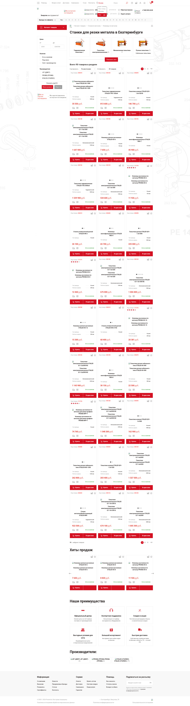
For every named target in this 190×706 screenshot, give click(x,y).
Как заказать (110, 681)
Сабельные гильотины (143, 53)
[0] (150, 3)
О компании (41, 681)
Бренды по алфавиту (46, 20)
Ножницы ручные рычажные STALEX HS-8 (111, 569)
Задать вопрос (126, 14)
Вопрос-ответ (56, 3)
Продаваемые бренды (59, 684)
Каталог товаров (80, 26)
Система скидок (92, 684)
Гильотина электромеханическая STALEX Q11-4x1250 (111, 274)
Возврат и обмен (111, 687)
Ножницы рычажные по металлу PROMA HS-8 (83, 276)
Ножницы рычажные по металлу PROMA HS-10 (139, 324)
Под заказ (45, 60)
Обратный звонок (127, 10)
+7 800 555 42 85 (147, 10)
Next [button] (152, 573)
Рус (61, 20)
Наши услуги (91, 687)
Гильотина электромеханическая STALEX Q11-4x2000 (139, 513)
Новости (55, 681)
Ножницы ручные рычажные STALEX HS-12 (83, 327)
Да (104, 15)
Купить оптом (91, 681)
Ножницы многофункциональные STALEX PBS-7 (139, 139)
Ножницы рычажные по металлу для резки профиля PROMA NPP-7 (83, 418)
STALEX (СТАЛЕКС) (48, 78)
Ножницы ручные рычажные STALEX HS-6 (111, 138)
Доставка (66, 3)
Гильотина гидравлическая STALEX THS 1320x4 (111, 92)
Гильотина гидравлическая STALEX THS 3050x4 (83, 184)
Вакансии (40, 684)
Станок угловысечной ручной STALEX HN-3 (83, 232)
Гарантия (79, 690)
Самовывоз (75, 3)
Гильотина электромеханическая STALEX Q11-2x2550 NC (83, 370)
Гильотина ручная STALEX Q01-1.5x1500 (139, 232)
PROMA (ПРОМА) (47, 75)
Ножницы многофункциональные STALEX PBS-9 (111, 233)
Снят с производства (49, 63)
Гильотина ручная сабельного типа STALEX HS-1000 (83, 87)
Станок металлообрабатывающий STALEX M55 (83, 513)
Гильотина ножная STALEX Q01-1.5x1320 (111, 466)
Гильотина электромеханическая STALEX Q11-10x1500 (83, 134)
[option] (83, 573)
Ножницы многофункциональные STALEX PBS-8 (111, 375)
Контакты (91, 3)
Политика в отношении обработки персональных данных (56, 702)
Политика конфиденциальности (103, 702)
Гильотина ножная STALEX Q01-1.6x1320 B (139, 92)
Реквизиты (40, 687)
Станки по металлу (94, 26)
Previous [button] (70, 573)
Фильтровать (47, 87)
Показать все (111, 59)
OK (150, 682)
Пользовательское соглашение (143, 702)
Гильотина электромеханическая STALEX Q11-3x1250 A (111, 508)
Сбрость (58, 87)
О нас (84, 3)
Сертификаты (41, 690)
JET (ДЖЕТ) (46, 72)
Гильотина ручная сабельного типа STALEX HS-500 (139, 369)
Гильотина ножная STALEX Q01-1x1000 (139, 420)
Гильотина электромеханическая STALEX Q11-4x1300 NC (139, 279)
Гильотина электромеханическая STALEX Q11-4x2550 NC (111, 416)
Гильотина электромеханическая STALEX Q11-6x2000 (139, 462)
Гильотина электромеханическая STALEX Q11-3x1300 (111, 185)
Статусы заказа (111, 684)
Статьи (54, 687)
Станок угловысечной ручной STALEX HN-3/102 (111, 327)
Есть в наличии (47, 57)
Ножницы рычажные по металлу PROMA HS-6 (139, 182)
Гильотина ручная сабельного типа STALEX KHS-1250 (83, 466)
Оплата (78, 681)
